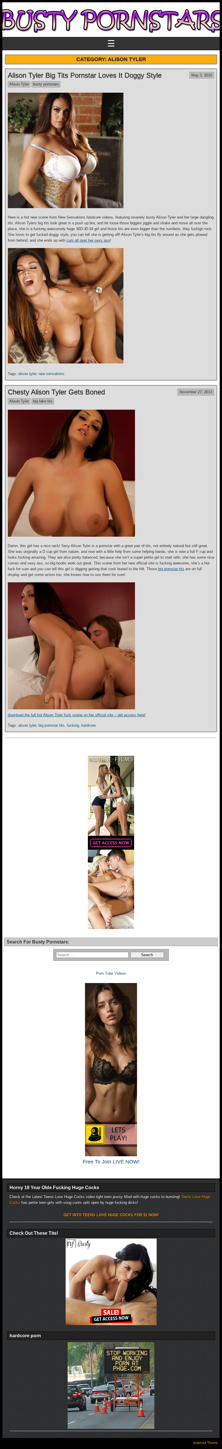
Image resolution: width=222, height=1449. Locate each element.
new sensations (51, 374)
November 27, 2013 (196, 392)
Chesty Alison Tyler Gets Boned (56, 392)
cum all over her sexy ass (88, 240)
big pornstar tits (171, 569)
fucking (73, 725)
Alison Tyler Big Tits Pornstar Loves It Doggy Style (85, 75)
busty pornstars (46, 84)
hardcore (88, 725)
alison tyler (27, 374)
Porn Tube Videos (111, 973)
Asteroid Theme (205, 1443)
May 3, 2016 (201, 75)
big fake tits (43, 401)
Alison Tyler (19, 84)
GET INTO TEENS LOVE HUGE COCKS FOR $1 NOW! (111, 1215)
